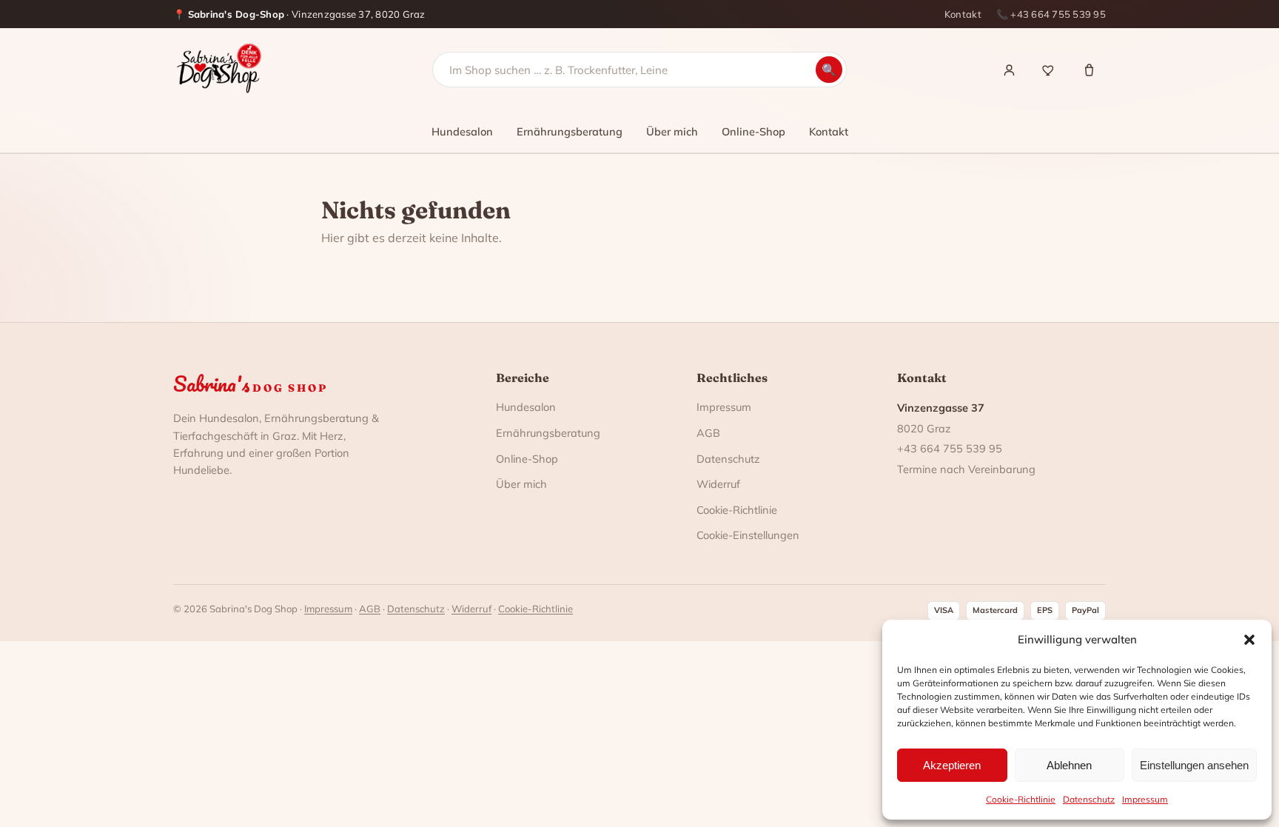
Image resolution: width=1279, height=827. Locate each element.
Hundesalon (462, 131)
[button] (1249, 639)
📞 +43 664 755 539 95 (1051, 14)
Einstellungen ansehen (1194, 765)
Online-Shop (753, 131)
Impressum (1145, 799)
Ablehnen (1069, 765)
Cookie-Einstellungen (747, 535)
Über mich (672, 131)
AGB (708, 433)
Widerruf (718, 484)
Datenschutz (1089, 799)
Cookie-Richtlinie (1020, 799)
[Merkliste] (1049, 70)
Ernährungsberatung (569, 131)
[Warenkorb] (1089, 70)
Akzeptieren (952, 765)
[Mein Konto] (1009, 70)
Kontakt (962, 14)
